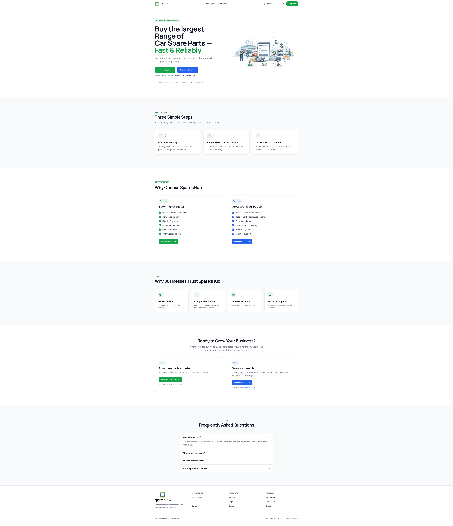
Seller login (190, 76)
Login (282, 4)
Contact (195, 506)
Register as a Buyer (169, 379)
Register (292, 4)
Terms (279, 518)
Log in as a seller (250, 387)
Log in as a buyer (177, 384)
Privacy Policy (270, 518)
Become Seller (271, 497)
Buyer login (179, 76)
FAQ (193, 502)
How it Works (197, 497)
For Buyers (210, 4)
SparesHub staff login (291, 518)
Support (232, 506)
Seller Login (270, 502)
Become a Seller (186, 70)
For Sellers (222, 4)
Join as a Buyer (164, 70)
